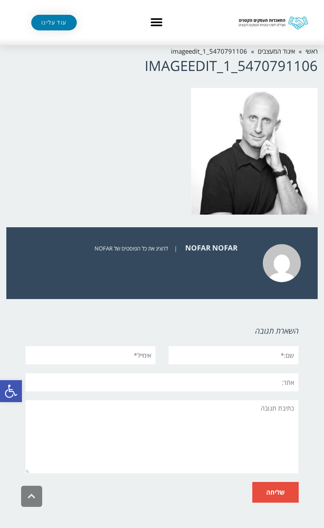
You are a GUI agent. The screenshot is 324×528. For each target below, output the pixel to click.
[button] (11, 391)
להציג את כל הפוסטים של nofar (131, 248)
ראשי (311, 51)
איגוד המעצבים (276, 51)
